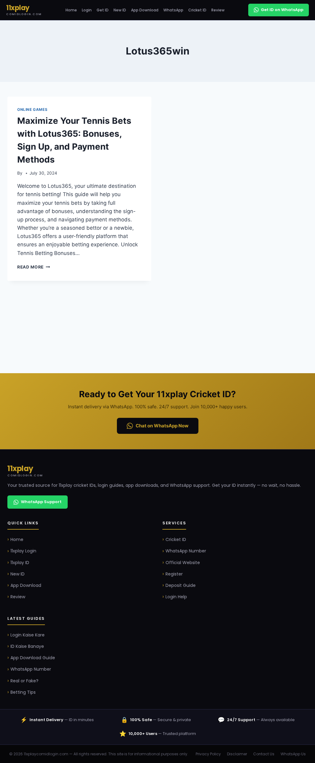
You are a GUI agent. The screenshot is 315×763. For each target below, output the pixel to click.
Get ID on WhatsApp (282, 10)
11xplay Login (23, 551)
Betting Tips (23, 692)
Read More (33, 266)
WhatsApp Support (41, 502)
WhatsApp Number (185, 551)
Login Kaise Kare (27, 635)
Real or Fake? (24, 681)
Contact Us (263, 754)
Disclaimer (237, 754)
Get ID (103, 10)
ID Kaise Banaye (27, 646)
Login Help (176, 597)
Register (174, 574)
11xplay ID (19, 562)
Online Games (32, 109)
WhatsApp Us (293, 754)
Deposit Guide (180, 585)
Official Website (182, 562)
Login (87, 10)
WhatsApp (173, 10)
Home (71, 10)
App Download (144, 10)
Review (218, 10)
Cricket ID (197, 10)
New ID (120, 10)
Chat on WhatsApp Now (162, 426)
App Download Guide (32, 658)
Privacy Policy (208, 754)
